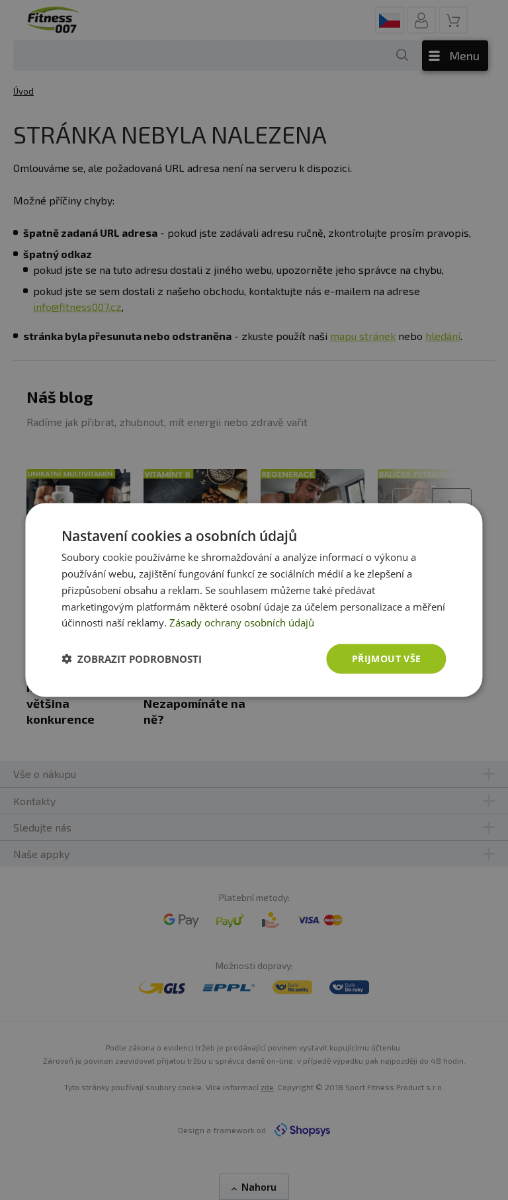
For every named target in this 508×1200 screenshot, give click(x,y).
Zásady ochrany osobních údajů (241, 622)
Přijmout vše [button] (386, 658)
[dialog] (253, 600)
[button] (132, 659)
